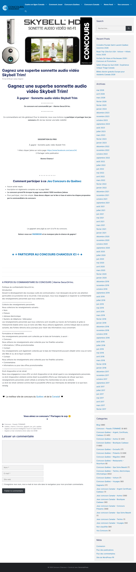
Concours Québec (72, 4)
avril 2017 (100, 402)
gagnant (26, 426)
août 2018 (100, 342)
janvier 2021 (101, 233)
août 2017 (100, 386)
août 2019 (100, 296)
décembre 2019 (102, 281)
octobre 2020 (102, 244)
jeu (31, 426)
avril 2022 (100, 176)
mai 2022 (100, 173)
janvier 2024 (101, 109)
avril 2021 (100, 221)
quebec (39, 426)
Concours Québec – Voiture (107, 478)
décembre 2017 (102, 371)
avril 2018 (100, 356)
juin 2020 (100, 259)
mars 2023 (100, 135)
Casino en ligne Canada (34, 4)
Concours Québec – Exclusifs (108, 449)
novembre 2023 (102, 116)
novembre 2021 (102, 195)
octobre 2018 (101, 334)
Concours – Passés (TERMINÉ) (108, 428)
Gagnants (100, 485)
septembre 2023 (103, 124)
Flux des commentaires (105, 554)
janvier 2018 (101, 368)
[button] (26, 11)
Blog (98, 425)
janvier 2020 (101, 278)
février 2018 (101, 364)
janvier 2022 (101, 188)
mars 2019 (100, 315)
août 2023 (100, 128)
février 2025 (101, 105)
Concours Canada (91, 4)
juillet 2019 (100, 300)
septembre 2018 (103, 338)
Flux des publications (104, 550)
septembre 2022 (103, 158)
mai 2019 (100, 308)
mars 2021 (100, 225)
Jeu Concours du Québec (64, 181)
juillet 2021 (100, 210)
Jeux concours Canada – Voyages (110, 523)
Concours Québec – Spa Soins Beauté (111, 467)
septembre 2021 (103, 203)
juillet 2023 (101, 131)
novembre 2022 (102, 150)
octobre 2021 (101, 199)
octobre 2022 (102, 154)
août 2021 (100, 206)
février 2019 (101, 319)
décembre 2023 (102, 113)
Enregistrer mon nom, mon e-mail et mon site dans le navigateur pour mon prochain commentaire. (43, 484)
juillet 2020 (101, 255)
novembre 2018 (102, 330)
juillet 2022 (101, 165)
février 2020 (101, 274)
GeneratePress (83, 567)
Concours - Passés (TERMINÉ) (14, 424)
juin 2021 (100, 214)
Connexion (100, 546)
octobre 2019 (101, 289)
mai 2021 (100, 218)
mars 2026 (100, 98)
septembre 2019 (103, 293)
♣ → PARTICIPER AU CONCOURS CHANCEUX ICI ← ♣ (47, 254)
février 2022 (101, 184)
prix (34, 426)
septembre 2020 (103, 248)
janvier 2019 (101, 323)
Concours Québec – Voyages (108, 481)
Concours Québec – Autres (107, 439)
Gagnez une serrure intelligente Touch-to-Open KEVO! (22, 429)
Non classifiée (102, 527)
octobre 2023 (102, 120)
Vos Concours (102, 530)
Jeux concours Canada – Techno (109, 519)
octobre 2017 (101, 379)
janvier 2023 (101, 143)
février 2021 (101, 229)
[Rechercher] (129, 28)
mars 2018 (100, 360)
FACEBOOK (37, 234)
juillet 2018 (100, 345)
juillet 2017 (100, 390)
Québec (40, 396)
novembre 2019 (102, 285)
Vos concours (123, 4)
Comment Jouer (56, 4)
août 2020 (100, 251)
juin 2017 (100, 394)
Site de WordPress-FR (105, 557)
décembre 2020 (102, 236)
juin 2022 (100, 169)
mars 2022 (100, 180)
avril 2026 (100, 94)
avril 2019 (100, 311)
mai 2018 (100, 353)
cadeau (7, 426)
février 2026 (101, 101)
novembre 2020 (102, 240)
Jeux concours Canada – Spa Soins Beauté (113, 513)
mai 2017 (100, 398)
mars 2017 (100, 405)
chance (13, 426)
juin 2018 (100, 349)
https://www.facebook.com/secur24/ (62, 150)
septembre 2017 (102, 383)
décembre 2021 (102, 191)
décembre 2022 (102, 146)
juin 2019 (100, 304)
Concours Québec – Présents (108, 453)
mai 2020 (100, 263)
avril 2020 (100, 266)
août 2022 (100, 161)
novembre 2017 (102, 375)
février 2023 (101, 139)
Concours (19, 426)
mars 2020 (100, 270)
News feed (108, 4)
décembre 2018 (102, 326)
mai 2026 (100, 90)
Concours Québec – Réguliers (108, 457)
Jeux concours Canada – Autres (109, 496)
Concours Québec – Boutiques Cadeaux (112, 443)
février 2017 (101, 409)
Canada (55, 396)
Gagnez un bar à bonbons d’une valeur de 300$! (21, 431)
